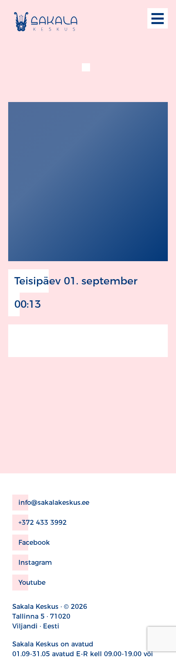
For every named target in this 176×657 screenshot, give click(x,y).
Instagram (35, 562)
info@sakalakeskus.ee (53, 502)
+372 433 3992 (42, 522)
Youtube (31, 582)
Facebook (34, 542)
